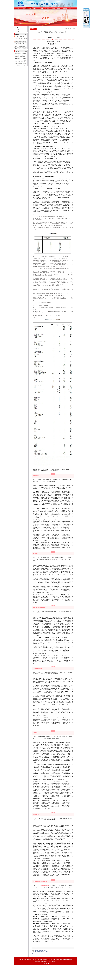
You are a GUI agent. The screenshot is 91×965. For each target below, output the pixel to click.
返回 (32, 953)
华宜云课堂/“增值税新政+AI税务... (20, 63)
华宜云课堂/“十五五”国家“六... (20, 55)
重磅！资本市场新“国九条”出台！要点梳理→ (42, 951)
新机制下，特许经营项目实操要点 (40, 950)
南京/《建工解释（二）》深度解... (20, 65)
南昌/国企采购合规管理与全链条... (20, 53)
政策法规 (73, 28)
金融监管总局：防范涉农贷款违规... (21, 41)
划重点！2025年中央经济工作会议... (21, 48)
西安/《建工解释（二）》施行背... (20, 60)
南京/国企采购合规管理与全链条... (20, 58)
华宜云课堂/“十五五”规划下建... (20, 56)
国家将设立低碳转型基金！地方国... (21, 38)
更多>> (26, 34)
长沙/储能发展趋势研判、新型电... (20, 61)
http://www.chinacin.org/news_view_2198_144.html (46, 947)
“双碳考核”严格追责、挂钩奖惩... (20, 36)
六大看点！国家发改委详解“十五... (20, 43)
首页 (70, 28)
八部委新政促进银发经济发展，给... (21, 46)
